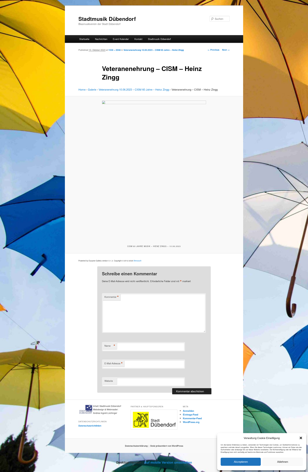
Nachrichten (101, 39)
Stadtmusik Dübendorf (107, 18)
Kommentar (111, 297)
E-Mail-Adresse (113, 363)
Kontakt (138, 39)
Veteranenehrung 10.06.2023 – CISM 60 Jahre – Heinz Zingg (154, 50)
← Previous (213, 49)
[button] (301, 438)
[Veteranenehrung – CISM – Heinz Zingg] (154, 170)
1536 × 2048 (114, 50)
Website (108, 380)
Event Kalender (121, 39)
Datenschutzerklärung (136, 445)
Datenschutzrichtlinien (89, 425)
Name (109, 346)
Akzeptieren (241, 461)
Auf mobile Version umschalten (168, 462)
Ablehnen (282, 461)
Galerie (92, 89)
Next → (226, 49)
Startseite (84, 39)
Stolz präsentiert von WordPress (166, 445)
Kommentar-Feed (192, 418)
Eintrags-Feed (190, 414)
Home (82, 89)
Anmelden (188, 410)
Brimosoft (137, 260)
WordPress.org (191, 422)
